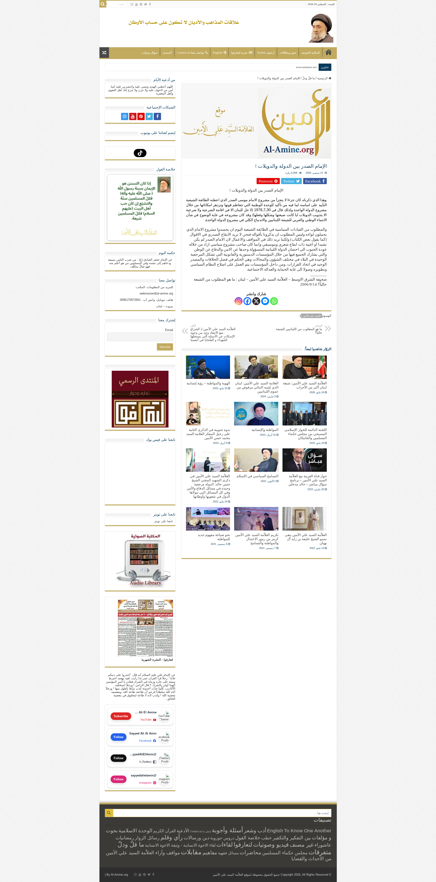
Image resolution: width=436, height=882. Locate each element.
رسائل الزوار (147, 837)
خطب (266, 837)
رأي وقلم (172, 837)
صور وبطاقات (288, 52)
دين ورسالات (196, 837)
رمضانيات (125, 837)
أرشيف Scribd (266, 52)
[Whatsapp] (274, 301)
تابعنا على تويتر (164, 514)
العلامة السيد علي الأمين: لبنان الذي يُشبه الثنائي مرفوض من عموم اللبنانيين (256, 387)
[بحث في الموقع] (102, 4)
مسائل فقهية (228, 853)
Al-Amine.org (119, 874)
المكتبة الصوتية (310, 52)
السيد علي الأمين (311, 315)
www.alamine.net (306, 67)
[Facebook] (150, 4)
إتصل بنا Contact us (200, 831)
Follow (118, 737)
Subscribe (121, 716)
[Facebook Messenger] (265, 301)
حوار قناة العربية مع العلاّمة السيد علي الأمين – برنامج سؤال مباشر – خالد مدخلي (307, 480)
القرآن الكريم (164, 831)
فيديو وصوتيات (271, 844)
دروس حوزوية (222, 837)
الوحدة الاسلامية (135, 830)
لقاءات (224, 844)
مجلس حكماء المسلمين (285, 852)
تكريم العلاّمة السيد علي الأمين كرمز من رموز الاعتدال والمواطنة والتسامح (256, 539)
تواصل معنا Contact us (190, 52)
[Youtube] (136, 4)
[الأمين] (320, 26)
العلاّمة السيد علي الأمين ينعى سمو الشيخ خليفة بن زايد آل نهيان (306, 539)
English (217, 52)
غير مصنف (302, 845)
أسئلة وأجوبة (227, 830)
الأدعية (183, 830)
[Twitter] (146, 4)
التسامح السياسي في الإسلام (257, 476)
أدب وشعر (255, 830)
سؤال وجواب (149, 52)
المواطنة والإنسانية (265, 430)
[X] (256, 301)
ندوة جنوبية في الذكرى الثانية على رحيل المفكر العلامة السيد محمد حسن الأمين (208, 434)
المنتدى (167, 52)
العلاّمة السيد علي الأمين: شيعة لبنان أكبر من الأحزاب (305, 385)
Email (169, 330)
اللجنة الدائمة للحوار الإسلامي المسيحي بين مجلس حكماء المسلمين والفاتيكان (306, 434)
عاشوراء (323, 844)
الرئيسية (328, 52)
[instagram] (132, 4)
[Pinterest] (141, 4)
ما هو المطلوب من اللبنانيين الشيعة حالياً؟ (299, 329)
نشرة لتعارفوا (239, 52)
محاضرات (250, 852)
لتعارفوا (243, 844)
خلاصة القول (247, 837)
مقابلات (191, 852)
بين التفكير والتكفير (292, 837)
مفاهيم (210, 852)
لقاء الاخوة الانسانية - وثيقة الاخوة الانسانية (180, 845)
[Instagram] (239, 301)
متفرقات (320, 852)
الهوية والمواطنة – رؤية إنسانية (208, 383)
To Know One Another (307, 830)
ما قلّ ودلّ (308, 78)
